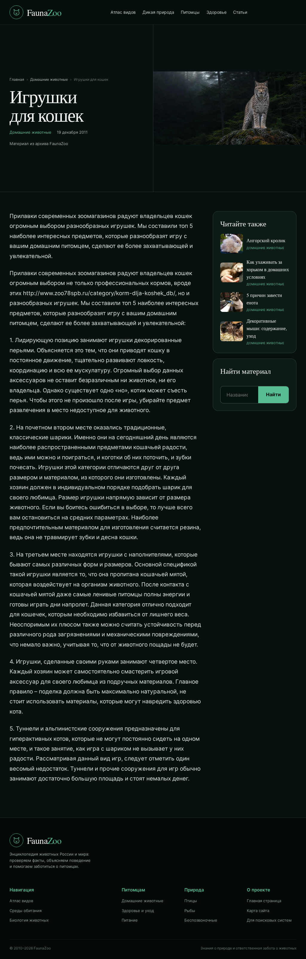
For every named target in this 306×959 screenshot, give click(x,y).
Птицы (190, 900)
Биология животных (29, 920)
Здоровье (216, 12)
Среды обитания (26, 910)
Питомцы (190, 12)
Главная (17, 79)
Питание (130, 920)
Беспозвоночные (200, 920)
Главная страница (264, 900)
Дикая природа (158, 12)
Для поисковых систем (269, 920)
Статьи (240, 12)
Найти (273, 394)
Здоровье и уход (138, 910)
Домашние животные (49, 79)
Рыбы (189, 910)
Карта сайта (258, 910)
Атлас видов (123, 12)
